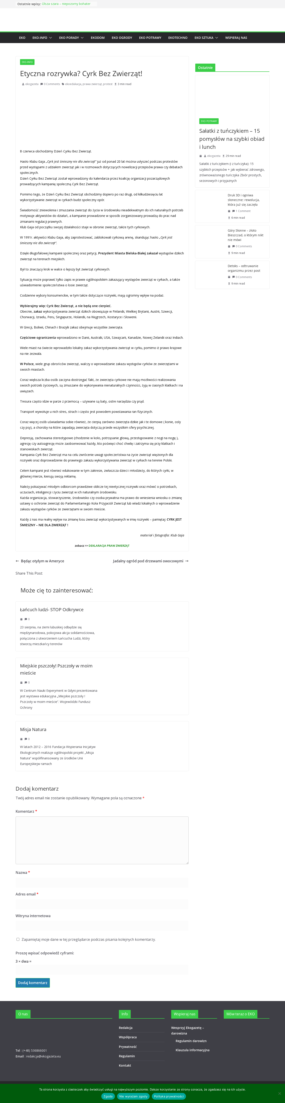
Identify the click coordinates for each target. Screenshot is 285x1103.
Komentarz (26, 811)
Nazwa (23, 872)
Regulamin (127, 1056)
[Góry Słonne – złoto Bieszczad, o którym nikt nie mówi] (209, 241)
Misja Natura (33, 729)
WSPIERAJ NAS (236, 37)
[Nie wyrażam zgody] (279, 1093)
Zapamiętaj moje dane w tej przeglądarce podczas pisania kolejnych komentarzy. (89, 939)
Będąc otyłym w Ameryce (42, 561)
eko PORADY (69, 37)
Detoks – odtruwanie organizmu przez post (244, 268)
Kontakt (125, 1065)
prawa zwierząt (92, 84)
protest (107, 84)
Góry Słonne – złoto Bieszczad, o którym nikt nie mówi (245, 235)
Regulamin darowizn (191, 1041)
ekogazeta (32, 84)
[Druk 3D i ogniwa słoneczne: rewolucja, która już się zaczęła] (209, 206)
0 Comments (52, 84)
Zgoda (108, 1096)
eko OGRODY (122, 37)
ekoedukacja (73, 84)
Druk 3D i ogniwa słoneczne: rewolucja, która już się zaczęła (244, 200)
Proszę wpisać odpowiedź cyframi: (45, 953)
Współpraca (128, 1037)
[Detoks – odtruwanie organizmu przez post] (209, 275)
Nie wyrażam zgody (133, 1096)
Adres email (27, 894)
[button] (49, 38)
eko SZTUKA (204, 37)
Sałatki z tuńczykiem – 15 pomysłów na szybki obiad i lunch (232, 138)
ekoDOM (98, 37)
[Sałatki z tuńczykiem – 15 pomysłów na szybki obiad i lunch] (232, 94)
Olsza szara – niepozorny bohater (66, 4)
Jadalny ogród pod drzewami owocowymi (148, 561)
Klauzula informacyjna (193, 1050)
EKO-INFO (40, 37)
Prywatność (128, 1047)
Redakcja (125, 1028)
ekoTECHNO (177, 37)
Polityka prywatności (169, 1096)
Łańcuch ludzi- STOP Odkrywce (51, 610)
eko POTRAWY (150, 37)
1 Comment (243, 211)
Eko (22, 37)
